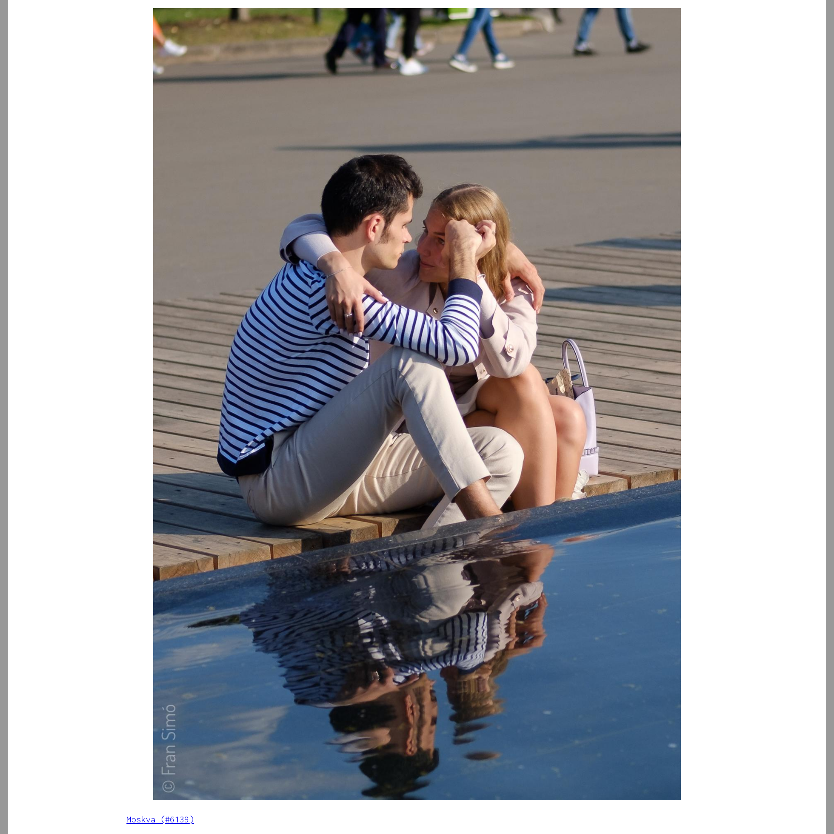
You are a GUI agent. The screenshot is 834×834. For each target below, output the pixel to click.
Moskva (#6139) (160, 819)
